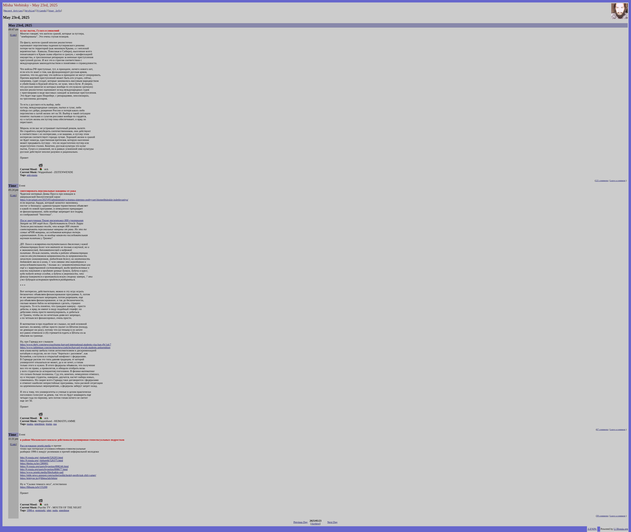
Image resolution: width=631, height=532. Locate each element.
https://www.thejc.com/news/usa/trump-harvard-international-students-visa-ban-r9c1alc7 (65, 344)
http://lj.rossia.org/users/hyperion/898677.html (44, 469)
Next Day (332, 522)
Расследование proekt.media (35, 445)
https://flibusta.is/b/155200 (33, 487)
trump (49, 424)
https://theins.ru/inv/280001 (34, 463)
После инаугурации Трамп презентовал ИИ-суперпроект (51, 220)
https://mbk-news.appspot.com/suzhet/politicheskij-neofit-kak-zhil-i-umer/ (58, 475)
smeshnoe (39, 424)
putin (55, 510)
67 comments (602, 429)
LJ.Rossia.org (621, 529)
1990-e (30, 510)
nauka (30, 424)
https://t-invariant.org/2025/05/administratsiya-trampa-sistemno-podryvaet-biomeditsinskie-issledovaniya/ (74, 199)
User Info (55, 11)
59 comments (602, 516)
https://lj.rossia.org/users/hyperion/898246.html (44, 466)
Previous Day (300, 522)
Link (13, 35)
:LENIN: (592, 529)
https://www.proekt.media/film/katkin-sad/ (42, 472)
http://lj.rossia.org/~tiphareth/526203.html (41, 457)
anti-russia (32, 175)
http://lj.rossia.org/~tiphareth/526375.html (41, 460)
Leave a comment (617, 180)
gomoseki (40, 510)
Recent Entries (13, 11)
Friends (41, 11)
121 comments (601, 180)
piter (49, 510)
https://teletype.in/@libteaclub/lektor (38, 478)
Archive (30, 11)
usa (55, 424)
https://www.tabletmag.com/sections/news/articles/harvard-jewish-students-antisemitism (65, 347)
